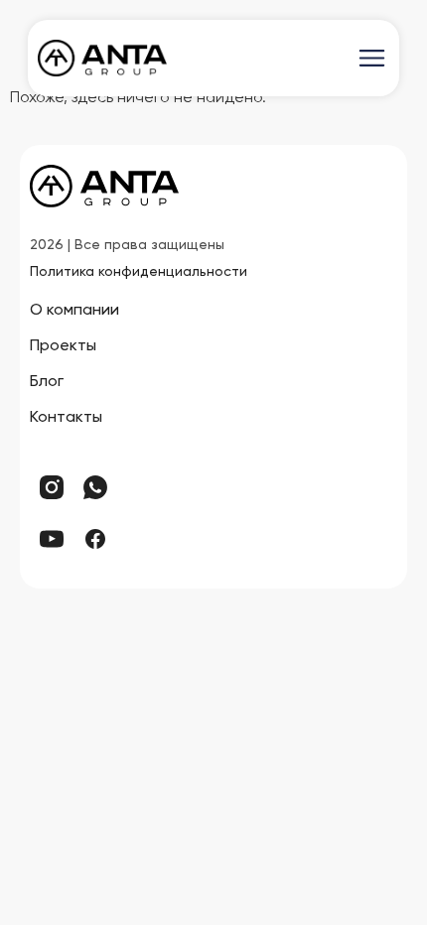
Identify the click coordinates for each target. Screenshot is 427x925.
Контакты (66, 418)
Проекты (63, 346)
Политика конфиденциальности (138, 272)
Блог (47, 382)
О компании (74, 311)
